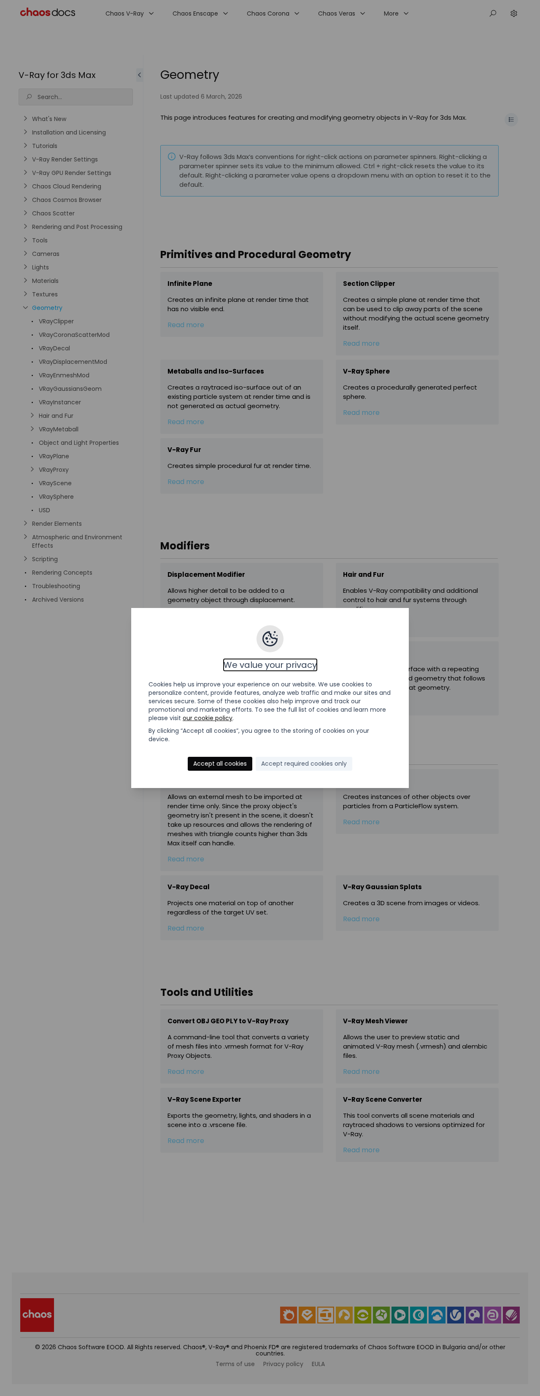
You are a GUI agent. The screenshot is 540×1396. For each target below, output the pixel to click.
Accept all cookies (220, 763)
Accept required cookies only (304, 763)
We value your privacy (270, 665)
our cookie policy (207, 718)
